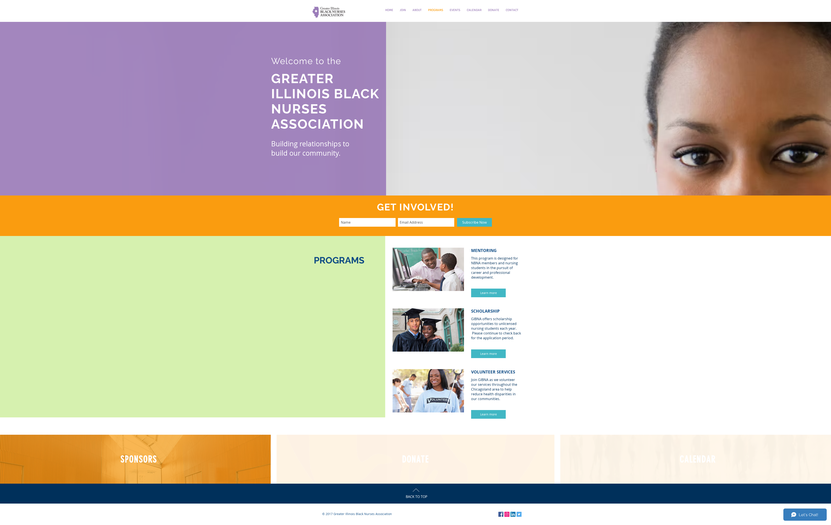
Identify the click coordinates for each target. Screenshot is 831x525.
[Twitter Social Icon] (519, 514)
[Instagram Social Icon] (506, 514)
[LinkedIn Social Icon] (513, 514)
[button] (488, 293)
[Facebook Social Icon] (500, 514)
